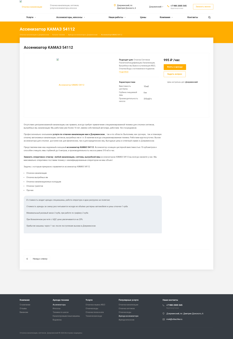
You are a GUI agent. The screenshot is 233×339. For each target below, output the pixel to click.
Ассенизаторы (59, 305)
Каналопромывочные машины (66, 316)
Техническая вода (94, 316)
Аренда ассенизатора (128, 316)
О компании (25, 305)
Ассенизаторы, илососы (69, 17)
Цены (143, 17)
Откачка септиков (127, 308)
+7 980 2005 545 (179, 6)
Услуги (30, 17)
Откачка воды (92, 308)
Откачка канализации (128, 305)
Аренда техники (61, 300)
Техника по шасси (60, 312)
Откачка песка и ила (95, 312)
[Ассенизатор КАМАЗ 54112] (70, 85)
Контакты (192, 17)
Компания (165, 17)
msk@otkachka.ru (174, 319)
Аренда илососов (126, 320)
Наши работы (116, 17)
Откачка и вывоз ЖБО (95, 305)
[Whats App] (210, 333)
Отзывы (23, 308)
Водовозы (57, 320)
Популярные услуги (128, 300)
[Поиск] (209, 17)
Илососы (56, 308)
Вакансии (24, 312)
